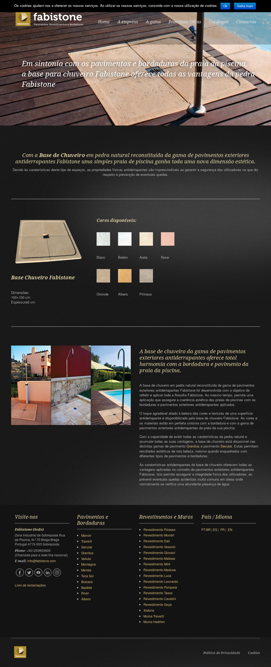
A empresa (128, 21)
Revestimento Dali (156, 541)
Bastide (86, 587)
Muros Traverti (153, 616)
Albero (86, 599)
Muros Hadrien (154, 621)
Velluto (86, 558)
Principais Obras (185, 21)
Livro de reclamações (30, 585)
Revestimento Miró (156, 564)
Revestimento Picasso (159, 529)
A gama (153, 21)
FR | (224, 529)
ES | (216, 529)
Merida (86, 570)
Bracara (87, 581)
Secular (226, 446)
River (85, 593)
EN (230, 529)
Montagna (88, 564)
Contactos (246, 21)
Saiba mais (245, 6)
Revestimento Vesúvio (159, 546)
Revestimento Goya (157, 604)
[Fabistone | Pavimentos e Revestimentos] (49, 19)
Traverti (86, 541)
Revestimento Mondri (158, 535)
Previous (4, 67)
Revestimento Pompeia (160, 587)
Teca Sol (87, 576)
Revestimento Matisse (159, 558)
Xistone (148, 610)
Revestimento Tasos (158, 592)
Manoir (86, 535)
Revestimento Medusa (159, 569)
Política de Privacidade (221, 653)
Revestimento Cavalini (159, 598)
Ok (225, 6)
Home (104, 21)
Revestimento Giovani (159, 552)
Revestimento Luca (157, 575)
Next (266, 67)
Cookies (254, 653)
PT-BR (206, 529)
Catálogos (218, 21)
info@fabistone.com (41, 560)
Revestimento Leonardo (160, 581)
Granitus (194, 446)
